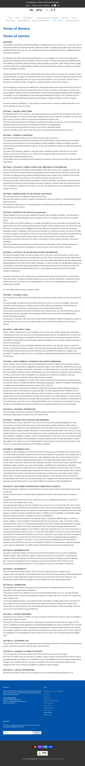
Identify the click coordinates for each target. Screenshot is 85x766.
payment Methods (49, 708)
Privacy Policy (10, 20)
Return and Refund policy (51, 700)
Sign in (28, 5)
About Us (64, 18)
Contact (74, 18)
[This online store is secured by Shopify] (42, 755)
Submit (37, 732)
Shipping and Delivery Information (47, 18)
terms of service (48, 712)
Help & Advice (27, 18)
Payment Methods (24, 20)
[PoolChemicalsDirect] (42, 12)
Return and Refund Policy (41, 20)
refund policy (47, 710)
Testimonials (47, 698)
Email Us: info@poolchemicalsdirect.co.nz (15, 701)
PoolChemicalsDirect (32, 759)
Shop (17, 18)
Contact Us (47, 693)
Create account (37, 5)
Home (10, 18)
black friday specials (72, 20)
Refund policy (47, 714)
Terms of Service (57, 20)
